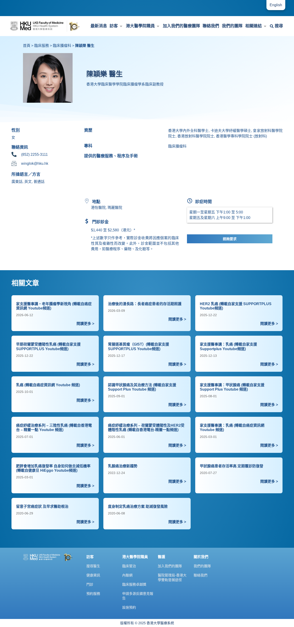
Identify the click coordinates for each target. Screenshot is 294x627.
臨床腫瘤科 (62, 46)
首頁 (26, 46)
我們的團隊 (202, 566)
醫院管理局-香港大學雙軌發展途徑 (172, 577)
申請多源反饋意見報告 (137, 596)
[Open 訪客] (121, 26)
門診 (89, 584)
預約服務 (93, 594)
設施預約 (129, 607)
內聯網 (127, 575)
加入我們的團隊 (170, 566)
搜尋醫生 (93, 566)
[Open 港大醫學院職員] (158, 26)
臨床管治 (129, 566)
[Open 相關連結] (265, 26)
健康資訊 (93, 575)
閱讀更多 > (85, 324)
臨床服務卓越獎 (134, 584)
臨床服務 (41, 46)
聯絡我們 (200, 575)
